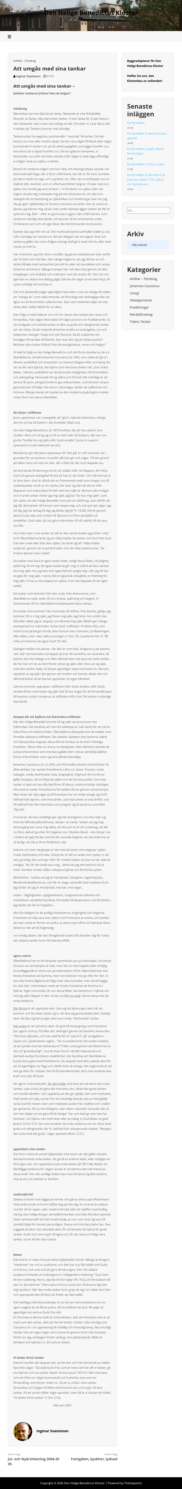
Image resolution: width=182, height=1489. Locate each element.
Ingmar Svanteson (28, 76)
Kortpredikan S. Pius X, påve (145, 164)
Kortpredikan (136, 123)
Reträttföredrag (141, 314)
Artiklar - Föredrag (24, 60)
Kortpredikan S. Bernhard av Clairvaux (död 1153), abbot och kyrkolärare (146, 179)
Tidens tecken (140, 321)
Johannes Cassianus (145, 286)
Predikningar (139, 307)
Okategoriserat (141, 300)
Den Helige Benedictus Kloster (91, 12)
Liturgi (134, 293)
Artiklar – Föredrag (143, 279)
